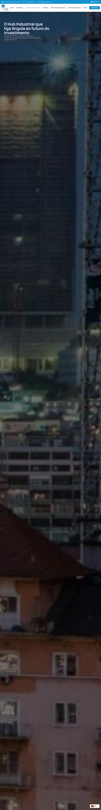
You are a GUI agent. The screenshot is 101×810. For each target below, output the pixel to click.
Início (12, 7)
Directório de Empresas (58, 7)
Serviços (45, 7)
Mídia (84, 7)
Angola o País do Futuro (33, 7)
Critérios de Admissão (74, 7)
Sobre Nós (19, 7)
